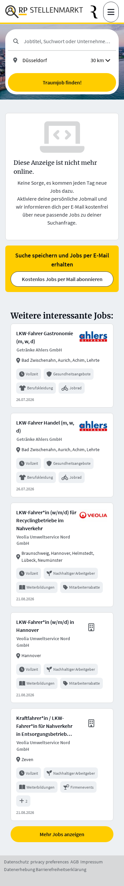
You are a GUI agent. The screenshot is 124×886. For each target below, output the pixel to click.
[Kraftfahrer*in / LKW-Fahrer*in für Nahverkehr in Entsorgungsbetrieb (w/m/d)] (62, 765)
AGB (74, 862)
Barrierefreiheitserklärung (61, 869)
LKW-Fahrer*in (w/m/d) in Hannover (45, 626)
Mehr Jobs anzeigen (62, 834)
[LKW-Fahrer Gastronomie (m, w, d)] (62, 365)
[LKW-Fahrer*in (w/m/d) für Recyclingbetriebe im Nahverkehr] (62, 555)
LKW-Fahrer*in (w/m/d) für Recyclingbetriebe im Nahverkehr (46, 520)
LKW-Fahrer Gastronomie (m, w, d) (44, 337)
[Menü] (111, 12)
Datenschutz (16, 862)
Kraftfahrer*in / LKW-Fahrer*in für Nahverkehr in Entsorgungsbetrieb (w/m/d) (44, 726)
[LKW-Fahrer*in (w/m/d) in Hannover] (62, 658)
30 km (97, 60)
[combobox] (67, 41)
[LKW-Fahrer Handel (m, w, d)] (62, 455)
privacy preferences (49, 862)
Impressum (91, 862)
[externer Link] (97, 12)
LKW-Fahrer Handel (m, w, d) (45, 426)
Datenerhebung (19, 869)
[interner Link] (44, 12)
